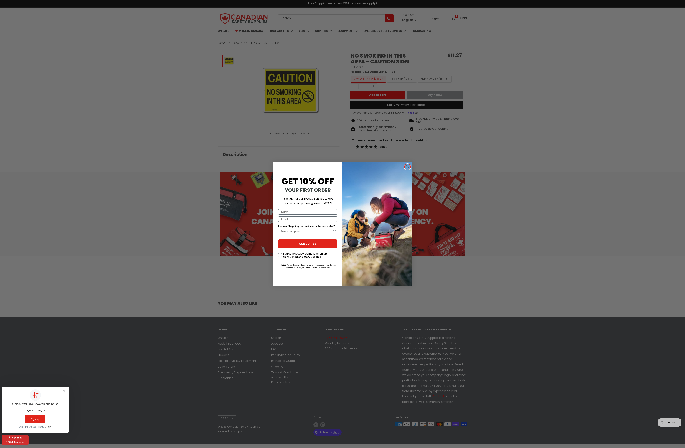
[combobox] (307, 231)
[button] (15, 440)
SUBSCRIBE (307, 244)
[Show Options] (334, 231)
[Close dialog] (407, 167)
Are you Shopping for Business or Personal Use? (306, 226)
